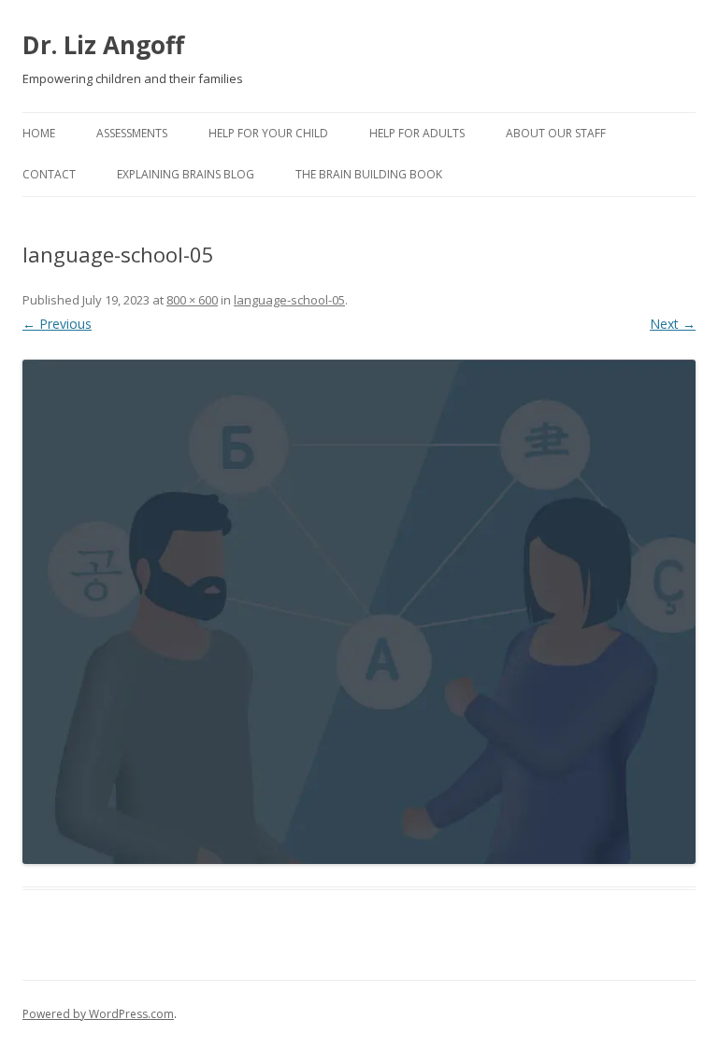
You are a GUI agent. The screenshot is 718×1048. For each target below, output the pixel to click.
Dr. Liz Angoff (103, 45)
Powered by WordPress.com (98, 1014)
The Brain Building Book (368, 174)
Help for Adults (417, 133)
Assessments (131, 133)
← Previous (57, 324)
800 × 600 (192, 299)
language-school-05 (289, 299)
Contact (49, 174)
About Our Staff (556, 133)
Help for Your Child (268, 133)
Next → (673, 324)
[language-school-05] (359, 612)
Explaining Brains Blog (185, 174)
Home (38, 133)
